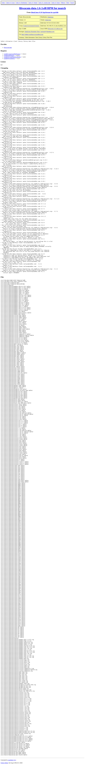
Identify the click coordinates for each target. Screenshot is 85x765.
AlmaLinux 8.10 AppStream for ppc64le (44, 12)
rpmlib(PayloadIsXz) (9, 58)
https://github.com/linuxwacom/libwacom (32, 34)
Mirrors (63, 2)
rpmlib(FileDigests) (9, 55)
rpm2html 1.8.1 (12, 760)
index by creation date (44, 2)
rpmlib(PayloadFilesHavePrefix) (12, 57)
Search (72, 2)
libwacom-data (8, 47)
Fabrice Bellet (4, 763)
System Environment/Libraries (31, 25)
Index (3, 2)
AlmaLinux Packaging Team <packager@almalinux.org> (40, 31)
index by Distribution (21, 2)
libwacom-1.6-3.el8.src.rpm (55, 28)
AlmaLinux (50, 17)
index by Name (56, 2)
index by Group (10, 2)
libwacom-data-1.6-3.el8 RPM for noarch (42, 8)
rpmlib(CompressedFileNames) (12, 54)
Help (67, 2)
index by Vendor (33, 2)
